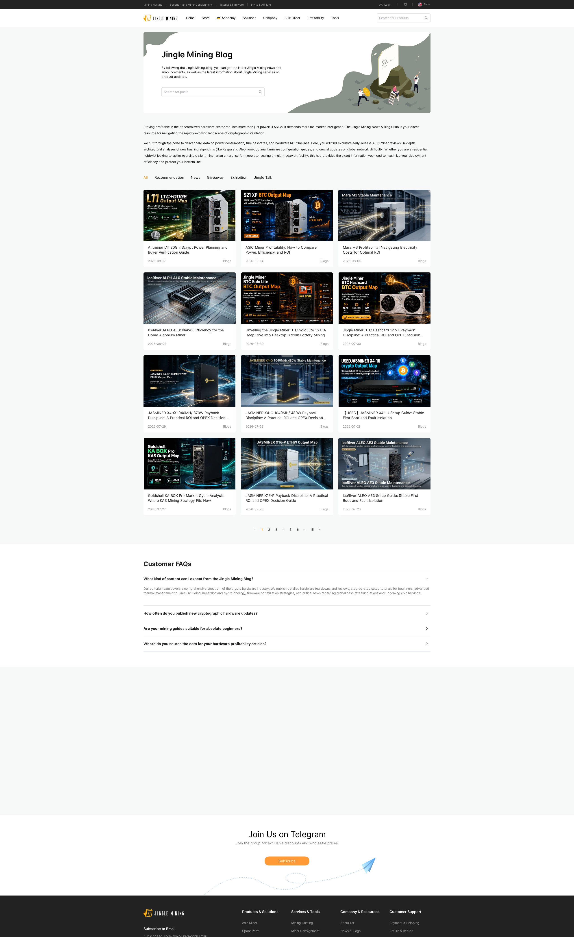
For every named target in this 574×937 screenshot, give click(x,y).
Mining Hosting (153, 4)
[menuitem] (190, 18)
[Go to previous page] (254, 529)
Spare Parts (250, 931)
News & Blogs (350, 931)
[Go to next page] (319, 529)
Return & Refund (401, 931)
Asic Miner (249, 923)
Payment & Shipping (404, 923)
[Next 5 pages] (305, 529)
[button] (287, 578)
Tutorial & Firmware (232, 4)
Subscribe (287, 861)
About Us (347, 923)
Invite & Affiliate (261, 4)
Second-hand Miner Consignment (191, 4)
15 (312, 529)
